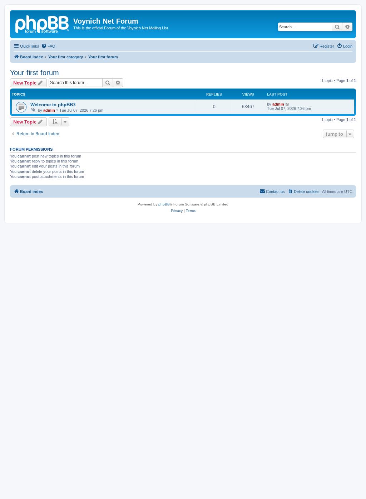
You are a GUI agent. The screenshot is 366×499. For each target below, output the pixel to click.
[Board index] (42, 23)
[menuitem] (48, 46)
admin (49, 110)
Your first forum (34, 73)
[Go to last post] (287, 104)
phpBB (164, 204)
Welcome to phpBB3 (52, 104)
